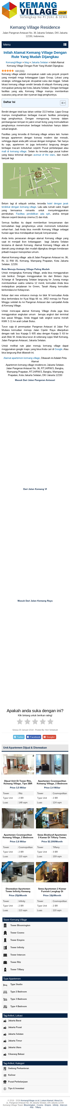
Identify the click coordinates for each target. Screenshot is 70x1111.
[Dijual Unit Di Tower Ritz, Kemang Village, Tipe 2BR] (18, 773)
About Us (58, 1100)
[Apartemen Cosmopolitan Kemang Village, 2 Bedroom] (52, 773)
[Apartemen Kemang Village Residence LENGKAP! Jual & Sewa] (35, 18)
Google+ (50, 737)
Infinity (55, 1105)
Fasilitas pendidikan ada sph (33, 213)
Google (58, 349)
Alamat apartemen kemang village (22, 358)
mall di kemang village (14, 151)
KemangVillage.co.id (30, 1100)
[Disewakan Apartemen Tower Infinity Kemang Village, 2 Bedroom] (18, 881)
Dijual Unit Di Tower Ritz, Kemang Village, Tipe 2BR (18, 782)
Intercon (63, 1105)
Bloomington (29, 1105)
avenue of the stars (44, 154)
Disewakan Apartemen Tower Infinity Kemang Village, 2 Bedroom (18, 891)
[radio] (19, 722)
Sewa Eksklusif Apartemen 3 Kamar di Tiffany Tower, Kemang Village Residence (52, 837)
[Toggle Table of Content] (61, 103)
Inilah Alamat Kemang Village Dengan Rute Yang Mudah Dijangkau (35, 54)
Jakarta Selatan (39, 62)
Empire (48, 1105)
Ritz (32, 1107)
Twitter (20, 737)
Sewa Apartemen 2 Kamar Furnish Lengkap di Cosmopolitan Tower (52, 891)
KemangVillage (14, 62)
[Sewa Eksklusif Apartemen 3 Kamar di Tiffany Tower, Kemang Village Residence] (52, 827)
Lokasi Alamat (47, 1100)
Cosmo (40, 1105)
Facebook (34, 737)
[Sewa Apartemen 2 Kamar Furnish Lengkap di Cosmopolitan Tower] (52, 881)
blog (26, 62)
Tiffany (38, 1107)
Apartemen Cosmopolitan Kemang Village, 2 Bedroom (52, 782)
